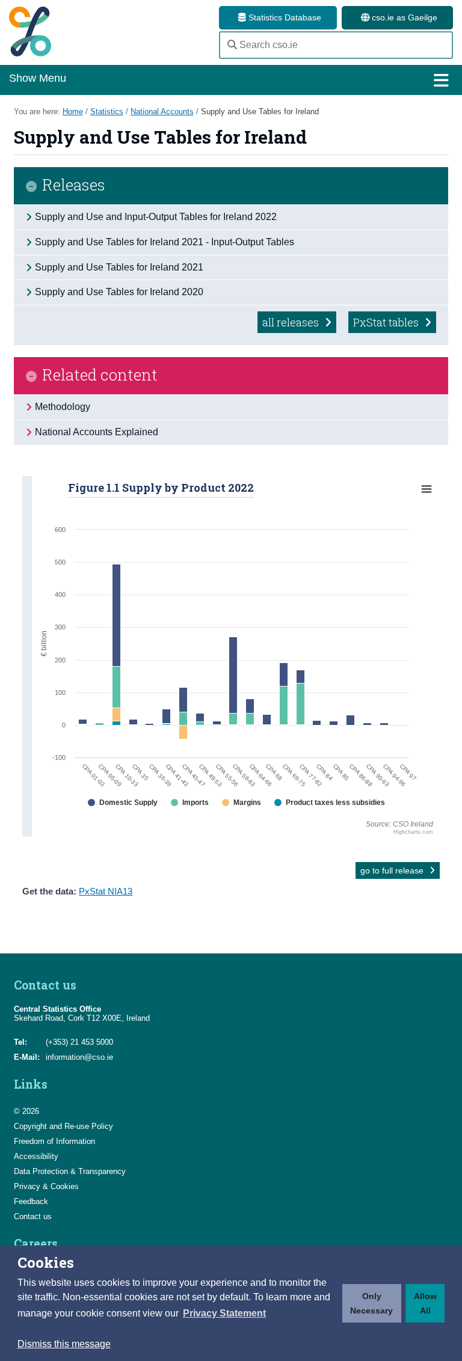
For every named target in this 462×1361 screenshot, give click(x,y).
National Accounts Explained (96, 432)
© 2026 (26, 1111)
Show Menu (37, 78)
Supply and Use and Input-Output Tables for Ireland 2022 (156, 217)
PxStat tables (387, 322)
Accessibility (36, 1156)
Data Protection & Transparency (70, 1171)
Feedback (31, 1201)
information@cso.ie (79, 1057)
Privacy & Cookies (46, 1186)
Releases (73, 185)
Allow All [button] (425, 1303)
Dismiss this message (64, 1344)
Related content (100, 375)
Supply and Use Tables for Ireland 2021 (119, 267)
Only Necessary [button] (371, 1303)
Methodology (62, 407)
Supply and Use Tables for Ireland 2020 (119, 292)
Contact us (33, 1216)
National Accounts (162, 111)
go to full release (393, 870)
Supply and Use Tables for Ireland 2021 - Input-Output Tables (164, 242)
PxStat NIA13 (105, 891)
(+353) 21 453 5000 (79, 1042)
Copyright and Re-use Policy (63, 1126)
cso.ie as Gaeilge (403, 17)
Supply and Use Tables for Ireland (260, 111)
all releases (291, 322)
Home (73, 111)
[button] (224, 1313)
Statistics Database (283, 17)
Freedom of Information (54, 1141)
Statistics (106, 111)
